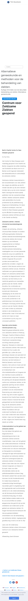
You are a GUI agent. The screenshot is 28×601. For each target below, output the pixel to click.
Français (6, 587)
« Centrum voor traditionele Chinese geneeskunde (11, 571)
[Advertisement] (14, 21)
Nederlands (22, 587)
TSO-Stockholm (15, 2)
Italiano (21, 590)
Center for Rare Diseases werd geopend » (13, 576)
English (14, 587)
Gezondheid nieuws (9, 98)
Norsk (14, 590)
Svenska (8, 590)
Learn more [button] (21, 594)
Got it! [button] (14, 598)
